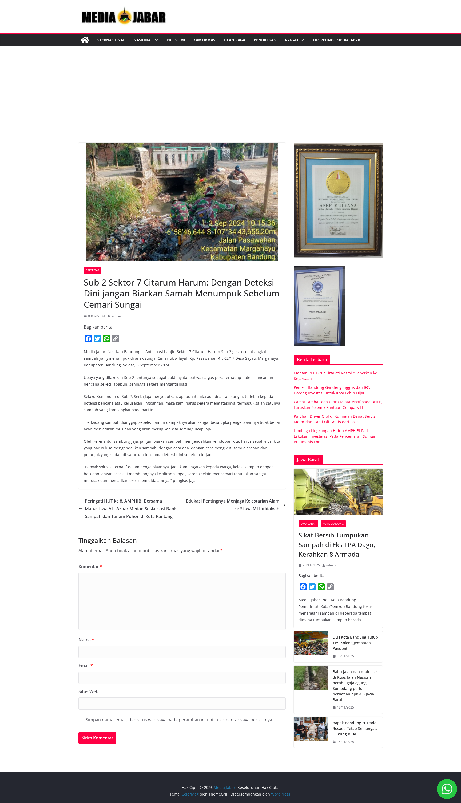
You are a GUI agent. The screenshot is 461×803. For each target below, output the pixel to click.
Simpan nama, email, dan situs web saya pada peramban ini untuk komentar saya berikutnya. (179, 720)
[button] (155, 40)
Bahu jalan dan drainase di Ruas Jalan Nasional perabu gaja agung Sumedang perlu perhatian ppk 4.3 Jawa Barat (355, 685)
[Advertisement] (230, 102)
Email (85, 665)
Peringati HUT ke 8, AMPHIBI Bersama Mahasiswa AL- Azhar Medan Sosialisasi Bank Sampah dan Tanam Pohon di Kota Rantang (131, 508)
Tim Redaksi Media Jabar (336, 39)
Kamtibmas (204, 39)
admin (116, 316)
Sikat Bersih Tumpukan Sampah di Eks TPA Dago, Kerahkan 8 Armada (337, 545)
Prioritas (92, 270)
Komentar (90, 566)
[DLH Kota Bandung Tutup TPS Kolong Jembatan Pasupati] (311, 646)
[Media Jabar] (84, 40)
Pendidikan (265, 39)
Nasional (143, 39)
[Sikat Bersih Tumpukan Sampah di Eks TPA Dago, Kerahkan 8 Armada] (338, 492)
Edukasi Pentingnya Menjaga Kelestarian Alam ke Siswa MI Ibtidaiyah (232, 505)
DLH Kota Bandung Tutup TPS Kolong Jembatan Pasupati (355, 643)
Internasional (110, 39)
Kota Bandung (333, 523)
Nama (86, 640)
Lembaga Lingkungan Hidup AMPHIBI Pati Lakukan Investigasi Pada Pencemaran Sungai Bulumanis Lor (334, 436)
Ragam (291, 39)
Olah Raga (234, 39)
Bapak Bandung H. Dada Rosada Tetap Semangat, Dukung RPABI (355, 728)
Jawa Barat (308, 523)
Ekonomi (176, 39)
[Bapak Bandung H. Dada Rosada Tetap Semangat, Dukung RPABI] (311, 732)
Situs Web (88, 691)
